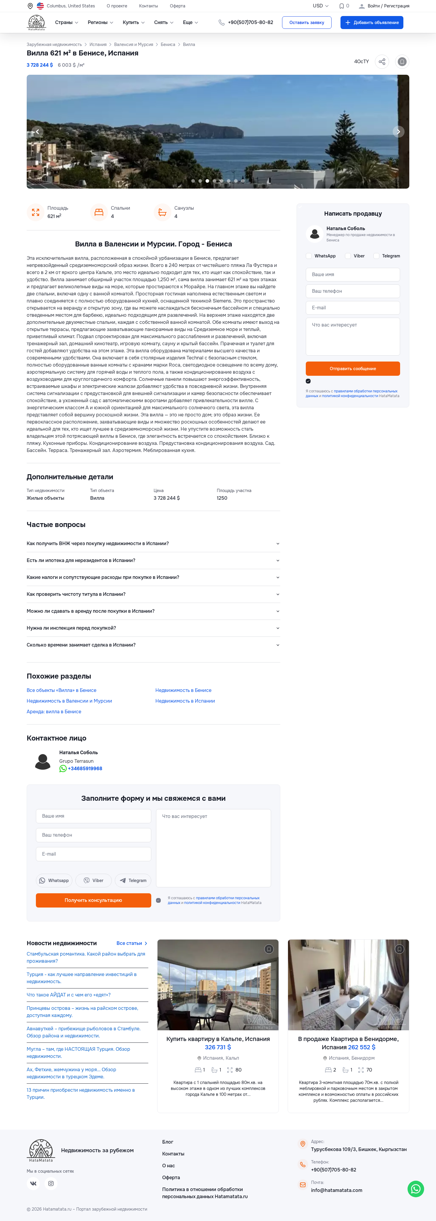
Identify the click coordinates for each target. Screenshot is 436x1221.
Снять (161, 22)
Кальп (232, 1058)
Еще (187, 22)
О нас (168, 1166)
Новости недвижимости (62, 943)
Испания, (213, 1058)
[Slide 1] (193, 181)
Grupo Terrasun (76, 761)
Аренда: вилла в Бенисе (54, 712)
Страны (64, 22)
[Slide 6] (228, 181)
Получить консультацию (93, 900)
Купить (131, 22)
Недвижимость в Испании (185, 701)
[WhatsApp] (416, 1189)
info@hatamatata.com (336, 1190)
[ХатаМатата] (41, 1150)
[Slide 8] (243, 181)
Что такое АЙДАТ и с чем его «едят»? (69, 995)
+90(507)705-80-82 (333, 1170)
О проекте (117, 6)
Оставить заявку (306, 22)
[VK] (33, 1183)
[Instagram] (51, 1183)
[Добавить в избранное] (402, 62)
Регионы (98, 22)
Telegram (391, 256)
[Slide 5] (221, 181)
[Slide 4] (214, 181)
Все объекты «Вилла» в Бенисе (61, 690)
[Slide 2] (200, 181)
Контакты (148, 6)
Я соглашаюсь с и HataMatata (215, 900)
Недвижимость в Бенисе (183, 690)
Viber (359, 256)
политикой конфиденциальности (212, 902)
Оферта (177, 6)
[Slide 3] (207, 181)
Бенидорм (363, 1058)
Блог (167, 1142)
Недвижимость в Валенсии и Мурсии (69, 701)
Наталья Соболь (78, 752)
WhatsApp (325, 256)
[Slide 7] (236, 181)
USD (318, 6)
